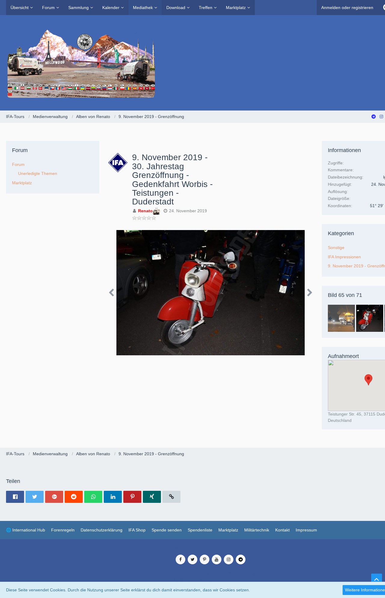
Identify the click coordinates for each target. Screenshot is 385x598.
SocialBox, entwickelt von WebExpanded (210, 579)
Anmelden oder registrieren (347, 7)
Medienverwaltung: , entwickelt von (210, 548)
